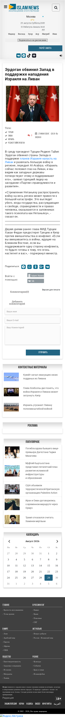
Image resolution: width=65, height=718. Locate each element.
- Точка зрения (8, 614)
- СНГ (34, 622)
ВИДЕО (37, 704)
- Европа (6, 642)
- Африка (6, 646)
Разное (35, 657)
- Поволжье (37, 618)
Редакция (8, 697)
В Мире (5, 629)
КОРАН (21, 704)
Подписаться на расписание (32, 40)
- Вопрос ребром (39, 634)
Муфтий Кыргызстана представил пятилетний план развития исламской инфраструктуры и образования (42, 470)
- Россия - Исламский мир (42, 638)
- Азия (5, 634)
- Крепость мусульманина (12, 610)
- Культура (36, 662)
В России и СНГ (38, 605)
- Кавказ (35, 610)
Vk (33, 281)
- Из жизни (6, 670)
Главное (5, 605)
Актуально (37, 629)
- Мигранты (7, 674)
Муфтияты (47, 704)
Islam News (37, 275)
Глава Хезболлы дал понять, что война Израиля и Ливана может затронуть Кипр (41, 392)
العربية (57, 704)
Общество (6, 657)
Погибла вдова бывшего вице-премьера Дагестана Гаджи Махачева (42, 452)
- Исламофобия (38, 674)
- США (5, 650)
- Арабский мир (8, 638)
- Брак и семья (38, 670)
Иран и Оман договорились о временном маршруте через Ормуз (42, 504)
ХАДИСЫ (29, 704)
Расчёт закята (45, 48)
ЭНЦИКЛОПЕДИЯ (10, 704)
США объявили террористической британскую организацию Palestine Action (43, 489)
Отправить (43, 352)
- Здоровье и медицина (11, 666)
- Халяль (5, 678)
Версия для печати (51, 289)
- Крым (35, 614)
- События (36, 666)
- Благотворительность (11, 662)
